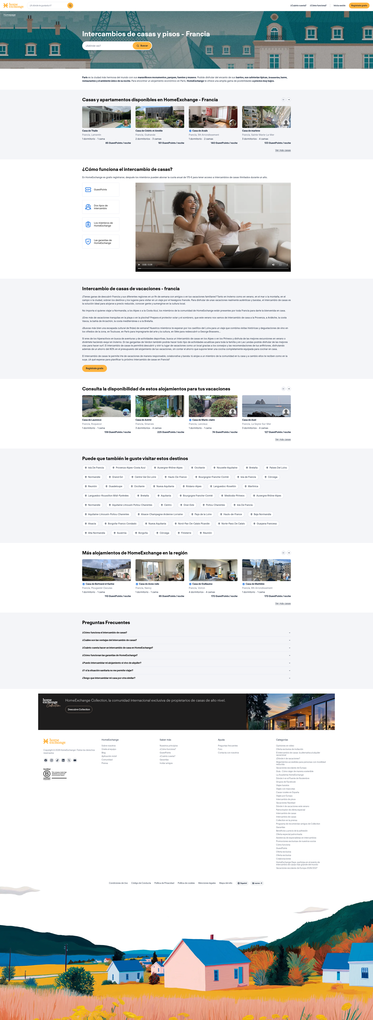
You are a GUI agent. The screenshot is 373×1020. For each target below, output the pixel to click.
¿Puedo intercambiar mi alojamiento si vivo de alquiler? (111, 662)
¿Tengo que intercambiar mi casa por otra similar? (108, 678)
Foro (220, 749)
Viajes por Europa (284, 796)
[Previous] (283, 100)
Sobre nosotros (109, 746)
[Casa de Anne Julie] (160, 579)
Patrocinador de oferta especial (290, 810)
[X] (69, 760)
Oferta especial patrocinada (289, 834)
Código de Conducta (141, 883)
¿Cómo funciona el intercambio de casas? (104, 632)
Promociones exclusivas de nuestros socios (296, 841)
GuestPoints (165, 753)
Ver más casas (283, 150)
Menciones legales (207, 883)
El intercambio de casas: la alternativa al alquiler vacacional (298, 754)
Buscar (144, 45)
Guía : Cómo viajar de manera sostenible (294, 771)
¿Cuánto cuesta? (298, 5)
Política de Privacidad (164, 883)
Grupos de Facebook (286, 782)
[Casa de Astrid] (160, 415)
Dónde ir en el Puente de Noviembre (292, 778)
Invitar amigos (166, 763)
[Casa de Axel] (266, 415)
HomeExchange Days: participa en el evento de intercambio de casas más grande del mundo (298, 863)
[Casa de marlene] (266, 125)
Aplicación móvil (109, 756)
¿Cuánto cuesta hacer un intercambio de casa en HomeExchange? (117, 647)
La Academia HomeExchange (290, 775)
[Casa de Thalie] (106, 125)
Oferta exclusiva (283, 852)
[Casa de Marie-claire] (213, 415)
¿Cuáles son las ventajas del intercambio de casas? (109, 640)
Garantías (164, 760)
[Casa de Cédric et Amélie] (160, 125)
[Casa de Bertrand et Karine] (106, 579)
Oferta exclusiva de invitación (289, 749)
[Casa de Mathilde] (266, 579)
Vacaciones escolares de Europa (291, 768)
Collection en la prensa (286, 820)
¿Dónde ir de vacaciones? (288, 758)
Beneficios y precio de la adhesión (292, 831)
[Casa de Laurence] (106, 415)
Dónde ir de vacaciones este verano (292, 806)
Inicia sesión (339, 5)
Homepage (9, 14)
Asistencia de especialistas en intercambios (296, 838)
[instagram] (51, 760)
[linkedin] (63, 760)
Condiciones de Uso (118, 883)
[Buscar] (70, 5)
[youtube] (75, 760)
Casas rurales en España (287, 792)
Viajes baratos (282, 785)
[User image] (126, 123)
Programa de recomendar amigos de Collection (298, 824)
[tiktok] (57, 760)
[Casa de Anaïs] (213, 125)
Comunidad (107, 760)
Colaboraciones (283, 859)
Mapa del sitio (225, 883)
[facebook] (45, 760)
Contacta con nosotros (228, 753)
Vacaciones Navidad (285, 803)
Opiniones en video (285, 746)
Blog (104, 753)
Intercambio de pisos (286, 799)
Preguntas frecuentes (228, 746)
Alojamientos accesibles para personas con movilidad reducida (301, 763)
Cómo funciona (283, 845)
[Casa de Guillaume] (213, 579)
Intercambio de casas (286, 813)
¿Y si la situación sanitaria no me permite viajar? (107, 670)
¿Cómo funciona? (318, 5)
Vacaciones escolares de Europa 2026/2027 (296, 868)
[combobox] (50, 5)
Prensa (105, 763)
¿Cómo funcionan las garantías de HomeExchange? (110, 655)
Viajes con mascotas (285, 789)
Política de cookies (186, 883)
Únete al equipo (109, 749)
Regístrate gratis (359, 5)
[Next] (289, 100)
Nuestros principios (169, 746)
